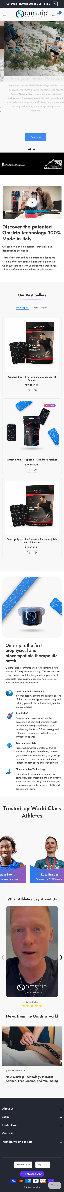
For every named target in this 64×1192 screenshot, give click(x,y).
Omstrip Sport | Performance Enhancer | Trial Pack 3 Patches (32, 541)
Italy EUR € (22, 1164)
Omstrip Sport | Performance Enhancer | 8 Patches (32, 378)
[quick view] (35, 390)
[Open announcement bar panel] (55, 4)
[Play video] (32, 203)
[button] (29, 149)
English (41, 1164)
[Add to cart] (28, 390)
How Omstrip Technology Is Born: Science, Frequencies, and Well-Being (31, 1079)
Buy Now (32, 138)
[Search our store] (54, 14)
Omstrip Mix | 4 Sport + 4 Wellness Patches (32, 459)
